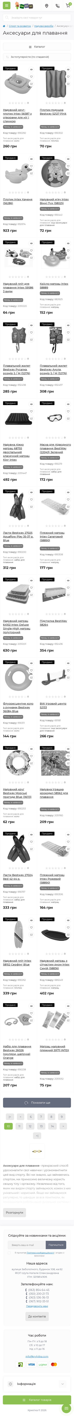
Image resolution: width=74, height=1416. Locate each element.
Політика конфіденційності (40, 1253)
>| (37, 1135)
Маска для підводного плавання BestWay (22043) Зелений (55, 448)
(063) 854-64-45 (38, 1290)
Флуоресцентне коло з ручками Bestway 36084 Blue (18, 707)
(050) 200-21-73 (39, 1293)
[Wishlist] (31, 76)
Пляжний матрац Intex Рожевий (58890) (52, 878)
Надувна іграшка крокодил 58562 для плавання (54, 793)
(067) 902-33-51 (39, 1301)
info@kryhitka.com (37, 1356)
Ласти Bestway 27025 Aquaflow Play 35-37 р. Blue (18, 536)
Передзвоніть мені (37, 1306)
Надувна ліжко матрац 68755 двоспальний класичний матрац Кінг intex (16, 452)
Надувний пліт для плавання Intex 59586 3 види (18, 287)
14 (52, 1126)
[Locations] (46, 5)
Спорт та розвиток (20, 26)
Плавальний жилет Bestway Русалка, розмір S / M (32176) (16, 369)
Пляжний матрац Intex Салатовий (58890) (52, 536)
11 (19, 1126)
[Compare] (31, 84)
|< (10, 1117)
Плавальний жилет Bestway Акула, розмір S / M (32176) (53, 369)
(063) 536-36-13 (39, 1297)
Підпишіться (56, 1244)
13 (41, 1126)
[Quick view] (31, 69)
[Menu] (6, 5)
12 (30, 1126)
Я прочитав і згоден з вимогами (39, 1254)
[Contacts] (57, 5)
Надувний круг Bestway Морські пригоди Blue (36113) (17, 793)
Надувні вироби (43, 26)
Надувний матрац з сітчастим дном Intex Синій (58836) (54, 964)
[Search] (7, 17)
